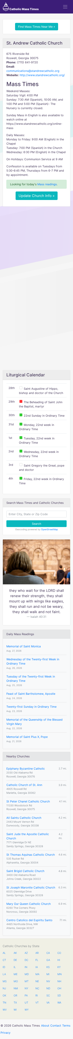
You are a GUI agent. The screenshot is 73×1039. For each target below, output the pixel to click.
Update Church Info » (37, 196)
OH (59, 988)
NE (37, 981)
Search (36, 523)
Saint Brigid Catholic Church (25, 871)
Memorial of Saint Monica (23, 646)
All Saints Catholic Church (23, 817)
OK (4, 995)
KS (48, 967)
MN (59, 974)
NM (15, 988)
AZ (26, 952)
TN (4, 1002)
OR (15, 995)
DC (26, 959)
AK (15, 952)
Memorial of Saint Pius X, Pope (27, 737)
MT (26, 981)
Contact (55, 1025)
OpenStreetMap (49, 529)
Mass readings (47, 184)
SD (59, 995)
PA (26, 995)
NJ (4, 988)
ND (48, 988)
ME (15, 974)
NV (48, 981)
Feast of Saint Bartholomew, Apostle (30, 693)
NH (59, 981)
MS (4, 981)
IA (36, 967)
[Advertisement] (36, 247)
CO (59, 952)
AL (4, 952)
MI (47, 974)
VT (37, 1002)
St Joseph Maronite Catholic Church (30, 887)
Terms (66, 1025)
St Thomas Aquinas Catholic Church (30, 854)
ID (4, 967)
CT (4, 959)
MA (37, 974)
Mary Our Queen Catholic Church (28, 904)
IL (15, 967)
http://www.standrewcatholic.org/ (42, 75)
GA (48, 959)
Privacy (5, 1032)
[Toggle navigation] (65, 6)
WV (4, 1009)
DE (15, 959)
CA (48, 952)
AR (37, 952)
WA (59, 1002)
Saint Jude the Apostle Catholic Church (27, 836)
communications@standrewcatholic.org (32, 71)
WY (26, 1009)
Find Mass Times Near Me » (36, 26)
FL (36, 959)
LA (4, 974)
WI (15, 1009)
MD (26, 974)
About (45, 1025)
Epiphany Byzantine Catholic (25, 768)
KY (59, 967)
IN (26, 967)
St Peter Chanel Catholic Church (28, 801)
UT (26, 1002)
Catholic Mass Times (24, 9)
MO (15, 981)
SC (48, 995)
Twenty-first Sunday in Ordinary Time (31, 706)
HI (58, 959)
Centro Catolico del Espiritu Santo (29, 920)
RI (36, 995)
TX (15, 1002)
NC (37, 988)
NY (26, 988)
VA (47, 1002)
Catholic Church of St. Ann (24, 785)
